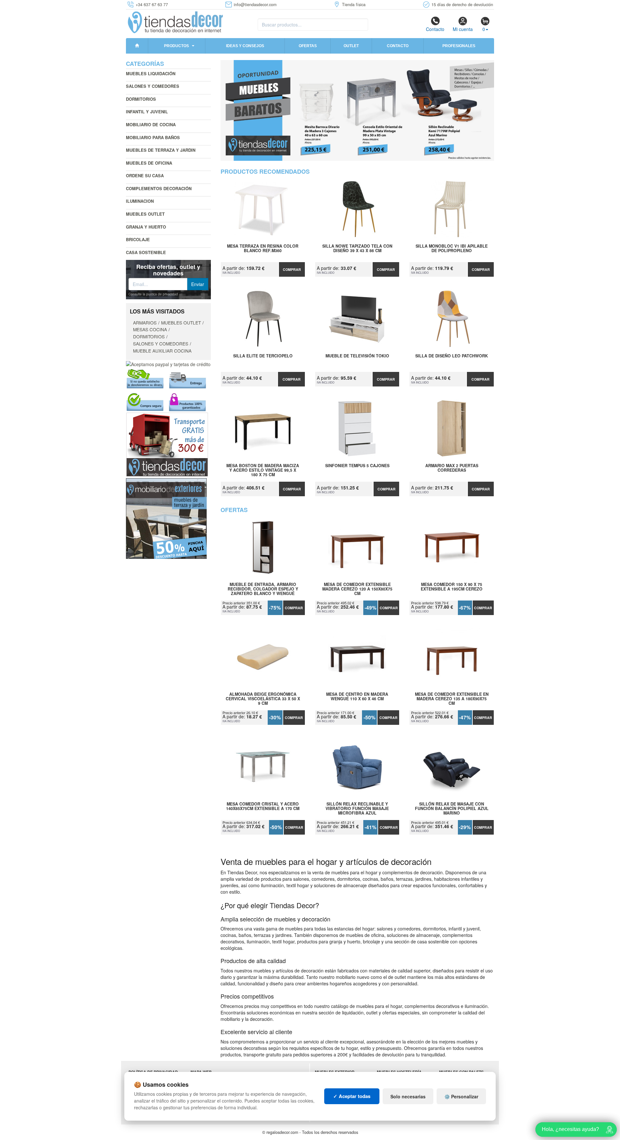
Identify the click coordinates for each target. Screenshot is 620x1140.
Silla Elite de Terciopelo (263, 356)
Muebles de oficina (149, 163)
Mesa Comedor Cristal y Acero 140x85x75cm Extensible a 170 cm (262, 806)
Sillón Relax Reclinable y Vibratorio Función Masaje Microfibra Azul (357, 808)
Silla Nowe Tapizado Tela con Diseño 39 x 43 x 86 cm (357, 248)
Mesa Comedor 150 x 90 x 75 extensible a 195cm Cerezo (451, 587)
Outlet (351, 46)
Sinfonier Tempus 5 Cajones (357, 465)
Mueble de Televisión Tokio (357, 356)
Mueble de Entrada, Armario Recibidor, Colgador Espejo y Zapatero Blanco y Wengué (263, 589)
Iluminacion (140, 201)
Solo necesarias (408, 1096)
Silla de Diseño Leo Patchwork (451, 356)
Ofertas (308, 46)
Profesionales (458, 46)
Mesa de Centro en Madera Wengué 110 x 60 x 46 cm (357, 697)
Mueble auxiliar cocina (162, 350)
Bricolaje (138, 239)
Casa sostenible (146, 252)
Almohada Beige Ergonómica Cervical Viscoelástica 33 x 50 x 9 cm (263, 698)
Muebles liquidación (150, 73)
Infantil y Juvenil (147, 111)
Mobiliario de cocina (151, 124)
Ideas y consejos (245, 46)
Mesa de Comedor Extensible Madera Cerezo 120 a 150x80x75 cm (357, 589)
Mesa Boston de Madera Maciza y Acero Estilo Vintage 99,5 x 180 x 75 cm (262, 470)
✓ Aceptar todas (351, 1096)
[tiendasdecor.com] (176, 21)
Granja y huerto (146, 227)
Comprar (292, 269)
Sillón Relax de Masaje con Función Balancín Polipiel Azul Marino (452, 808)
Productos (176, 46)
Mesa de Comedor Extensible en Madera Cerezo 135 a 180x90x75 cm (452, 698)
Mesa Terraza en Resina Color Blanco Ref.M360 (262, 248)
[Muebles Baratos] (357, 110)
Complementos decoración (158, 188)
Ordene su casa (145, 175)
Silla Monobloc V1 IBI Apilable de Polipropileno (452, 248)
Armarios (145, 322)
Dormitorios (141, 99)
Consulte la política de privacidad (153, 294)
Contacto (435, 29)
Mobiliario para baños (153, 137)
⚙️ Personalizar (461, 1096)
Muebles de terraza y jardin (160, 150)
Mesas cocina (150, 329)
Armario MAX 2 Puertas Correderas (451, 468)
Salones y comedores (152, 86)
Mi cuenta (463, 29)
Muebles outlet (145, 214)
